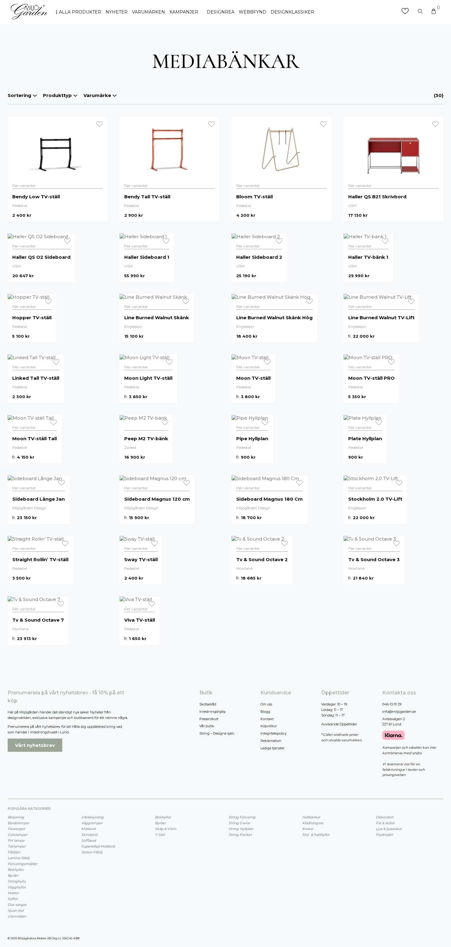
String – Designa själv (216, 733)
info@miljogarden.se (399, 711)
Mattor (13, 893)
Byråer (13, 875)
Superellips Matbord (98, 846)
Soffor (13, 899)
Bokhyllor (16, 869)
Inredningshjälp (212, 711)
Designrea (220, 12)
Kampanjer (183, 12)
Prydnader (384, 835)
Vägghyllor (17, 887)
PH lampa (16, 840)
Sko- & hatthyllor (316, 835)
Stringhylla (16, 881)
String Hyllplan (241, 829)
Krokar (307, 829)
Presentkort (208, 719)
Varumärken (148, 12)
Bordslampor (18, 823)
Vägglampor (91, 823)
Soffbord (88, 840)
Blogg (265, 711)
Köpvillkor (268, 726)
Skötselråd (207, 704)
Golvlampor (17, 835)
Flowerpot (16, 829)
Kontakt (267, 719)
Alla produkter (80, 12)
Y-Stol (160, 835)
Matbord (88, 829)
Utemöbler (17, 916)
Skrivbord (89, 835)
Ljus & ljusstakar (389, 829)
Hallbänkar (311, 817)
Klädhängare (312, 823)
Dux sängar (17, 904)
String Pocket (240, 835)
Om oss (266, 704)
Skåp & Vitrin (165, 829)
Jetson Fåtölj (91, 852)
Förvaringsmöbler (22, 864)
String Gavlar (239, 823)
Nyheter (117, 12)
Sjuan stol (16, 910)
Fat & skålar (385, 823)
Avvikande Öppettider (339, 724)
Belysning (16, 817)
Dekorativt (384, 817)
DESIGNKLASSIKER (292, 12)
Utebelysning (92, 817)
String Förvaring (242, 817)
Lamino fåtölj (18, 858)
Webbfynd (252, 12)
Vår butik (206, 726)
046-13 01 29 (391, 704)
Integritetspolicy (273, 733)
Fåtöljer (14, 852)
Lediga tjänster (272, 748)
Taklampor (16, 846)
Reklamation (270, 741)
